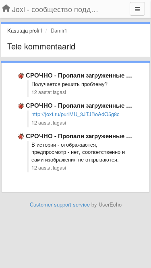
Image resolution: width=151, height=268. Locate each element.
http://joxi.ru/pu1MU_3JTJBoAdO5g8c (75, 114)
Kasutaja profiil (24, 30)
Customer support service (60, 204)
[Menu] (137, 9)
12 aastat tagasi (48, 92)
